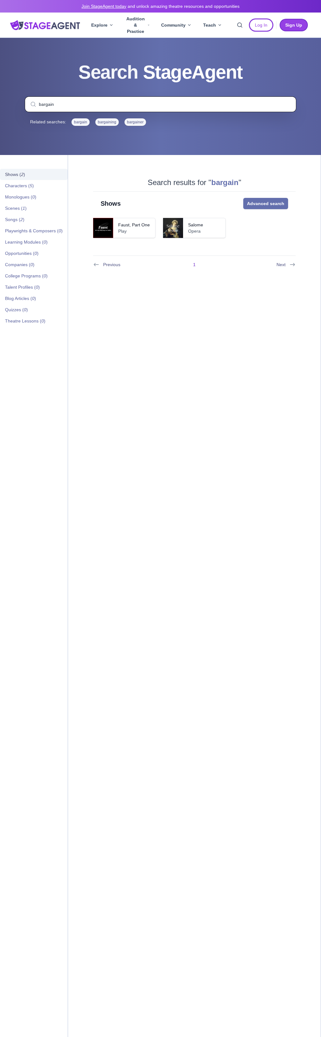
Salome (195, 224)
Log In (261, 25)
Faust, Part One (134, 224)
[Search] (240, 25)
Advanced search (265, 203)
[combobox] (160, 104)
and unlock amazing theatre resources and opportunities (160, 6)
